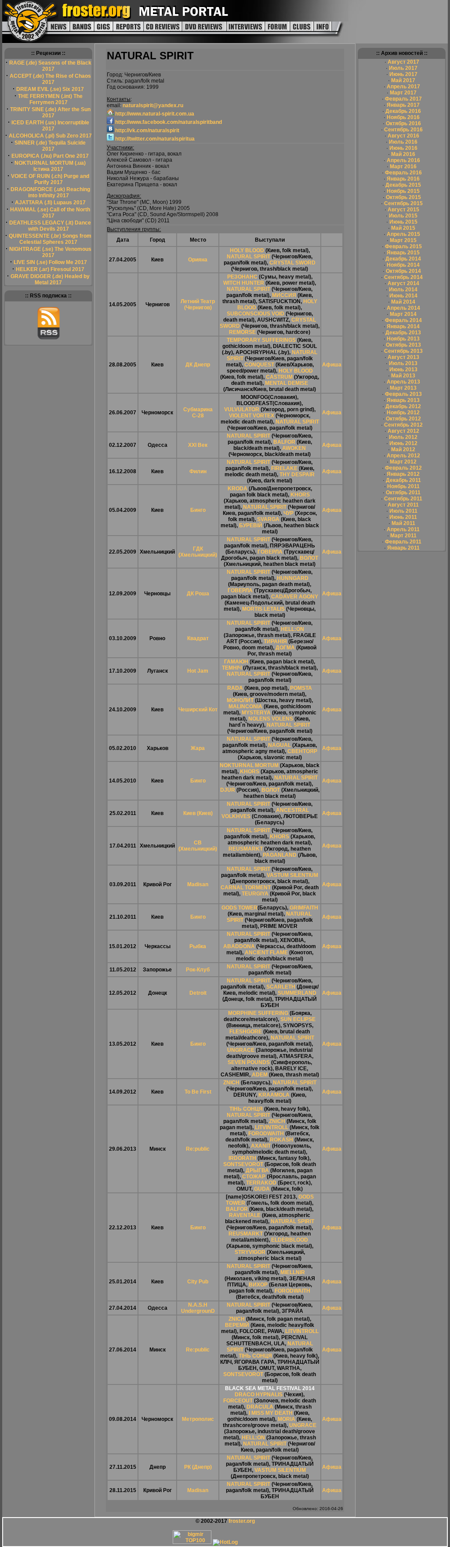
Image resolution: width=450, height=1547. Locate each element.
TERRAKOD (261, 1183)
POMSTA (301, 688)
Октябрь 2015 (403, 197)
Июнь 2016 (403, 148)
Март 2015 (403, 240)
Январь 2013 (403, 400)
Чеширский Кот (198, 709)
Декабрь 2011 (403, 480)
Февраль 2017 (403, 99)
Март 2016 (403, 166)
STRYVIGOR (250, 1252)
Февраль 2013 (403, 394)
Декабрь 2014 (403, 259)
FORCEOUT (238, 1401)
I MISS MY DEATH (271, 1413)
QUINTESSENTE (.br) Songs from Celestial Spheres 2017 (50, 239)
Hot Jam (197, 671)
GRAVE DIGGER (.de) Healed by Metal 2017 (50, 279)
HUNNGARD (292, 578)
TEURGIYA (255, 894)
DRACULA (260, 1407)
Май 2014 (403, 302)
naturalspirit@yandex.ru (153, 105)
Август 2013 (403, 357)
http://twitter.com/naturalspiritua (154, 139)
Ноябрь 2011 (403, 486)
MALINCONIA (245, 706)
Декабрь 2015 (403, 185)
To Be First (198, 1092)
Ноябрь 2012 (403, 412)
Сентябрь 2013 (403, 351)
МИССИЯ (284, 295)
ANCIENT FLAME (266, 952)
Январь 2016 (403, 179)
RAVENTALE (245, 1215)
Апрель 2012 (403, 456)
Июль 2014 (403, 289)
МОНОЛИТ (240, 700)
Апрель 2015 (403, 234)
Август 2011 (403, 505)
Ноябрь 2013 (403, 339)
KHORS (300, 495)
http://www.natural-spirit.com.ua (154, 114)
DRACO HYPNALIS (259, 1394)
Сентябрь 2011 (403, 499)
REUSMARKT (246, 849)
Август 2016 (403, 136)
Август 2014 (403, 283)
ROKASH (281, 1140)
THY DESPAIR (297, 474)
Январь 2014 (403, 326)
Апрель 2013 (403, 382)
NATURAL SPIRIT (248, 257)
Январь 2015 (403, 253)
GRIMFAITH (304, 908)
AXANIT (261, 1146)
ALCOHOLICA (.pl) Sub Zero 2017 (50, 136)
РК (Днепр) (198, 1467)
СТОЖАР (253, 1177)
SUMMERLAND (297, 993)
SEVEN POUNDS (249, 1062)
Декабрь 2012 (403, 406)
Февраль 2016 (403, 173)
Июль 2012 (403, 437)
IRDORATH (242, 1158)
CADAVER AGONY (294, 597)
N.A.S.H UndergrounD (198, 1308)
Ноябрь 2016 (403, 117)
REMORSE (242, 332)
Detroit (198, 993)
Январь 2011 (403, 548)
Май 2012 (403, 449)
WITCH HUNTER (243, 283)
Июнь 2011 (403, 517)
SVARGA (268, 519)
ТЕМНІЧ (232, 668)
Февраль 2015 (403, 246)
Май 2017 (403, 80)
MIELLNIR (292, 1272)
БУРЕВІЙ (250, 525)
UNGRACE (240, 1050)
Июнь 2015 (403, 222)
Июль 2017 (403, 68)
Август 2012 (403, 431)
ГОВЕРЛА (270, 552)
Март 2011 (403, 536)
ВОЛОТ (309, 558)
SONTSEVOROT (243, 1164)
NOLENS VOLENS (270, 719)
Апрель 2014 (403, 308)
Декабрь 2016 (403, 111)
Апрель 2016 (403, 160)
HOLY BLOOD (247, 250)
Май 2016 (403, 154)
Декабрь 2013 (403, 333)
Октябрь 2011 (403, 492)
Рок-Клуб (198, 970)
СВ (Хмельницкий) (197, 846)
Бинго (198, 510)
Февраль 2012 (403, 468)
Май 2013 (403, 376)
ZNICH (231, 1083)
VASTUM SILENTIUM (292, 875)
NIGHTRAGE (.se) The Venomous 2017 (50, 252)
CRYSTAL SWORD (292, 263)
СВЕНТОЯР (302, 751)
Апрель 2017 (403, 86)
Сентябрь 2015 (403, 203)
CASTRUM (279, 377)
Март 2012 (403, 462)
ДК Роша (198, 594)
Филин (198, 471)
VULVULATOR (241, 409)
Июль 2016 (403, 142)
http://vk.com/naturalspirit (146, 130)
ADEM (260, 1075)
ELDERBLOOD (289, 1240)
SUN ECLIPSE (298, 1019)
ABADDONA (239, 946)
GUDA (262, 1189)
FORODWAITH (266, 1133)
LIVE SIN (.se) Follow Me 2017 (50, 262)
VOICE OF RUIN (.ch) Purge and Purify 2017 (50, 179)
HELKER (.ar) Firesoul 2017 (50, 269)
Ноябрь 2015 (403, 191)
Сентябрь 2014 (403, 277)
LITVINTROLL (271, 1127)
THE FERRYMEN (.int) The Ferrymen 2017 (50, 99)
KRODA (237, 488)
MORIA (286, 1419)
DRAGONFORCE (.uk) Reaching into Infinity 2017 (50, 192)
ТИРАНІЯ (275, 641)
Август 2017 (403, 62)
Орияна (197, 260)
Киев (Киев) (198, 813)
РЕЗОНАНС (242, 277)
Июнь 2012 (403, 443)
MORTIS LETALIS (263, 609)
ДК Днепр (197, 365)
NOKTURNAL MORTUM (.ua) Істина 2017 (50, 166)
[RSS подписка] (48, 338)
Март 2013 (403, 388)
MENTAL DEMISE (286, 383)
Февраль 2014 (403, 320)
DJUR (227, 790)
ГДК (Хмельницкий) (197, 552)
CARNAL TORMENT (246, 887)
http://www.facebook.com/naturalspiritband (168, 122)
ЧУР (288, 513)
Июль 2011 (403, 511)
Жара (198, 748)
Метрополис (198, 1419)
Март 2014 (403, 314)
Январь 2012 (403, 474)
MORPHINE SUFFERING (258, 1013)
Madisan (197, 884)
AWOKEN (294, 448)
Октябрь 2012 (403, 419)
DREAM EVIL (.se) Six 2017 (50, 89)
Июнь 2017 (403, 74)
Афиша (331, 365)
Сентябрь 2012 (403, 425)
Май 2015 (403, 228)
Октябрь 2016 (403, 123)
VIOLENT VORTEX (251, 416)
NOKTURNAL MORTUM (249, 765)
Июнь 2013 (403, 369)
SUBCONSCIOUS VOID (255, 314)
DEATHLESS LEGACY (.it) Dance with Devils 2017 (50, 226)
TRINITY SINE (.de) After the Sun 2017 (50, 112)
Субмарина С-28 (198, 412)
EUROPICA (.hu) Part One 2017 (50, 156)
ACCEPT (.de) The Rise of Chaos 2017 (50, 79)
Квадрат (198, 638)
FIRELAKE (284, 468)
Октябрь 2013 (403, 345)
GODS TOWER (239, 908)
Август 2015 (403, 210)
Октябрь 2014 (403, 271)
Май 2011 (403, 523)
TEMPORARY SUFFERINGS (261, 340)
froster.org (242, 1521)
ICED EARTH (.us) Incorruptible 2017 (50, 126)
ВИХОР (258, 1285)
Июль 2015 (403, 216)
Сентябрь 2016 (403, 130)
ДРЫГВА (257, 1170)
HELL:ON (292, 629)
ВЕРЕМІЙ (237, 1325)
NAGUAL (279, 745)
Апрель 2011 (403, 529)
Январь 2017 (403, 105)
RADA (235, 688)
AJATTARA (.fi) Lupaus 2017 (50, 202)
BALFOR (284, 442)
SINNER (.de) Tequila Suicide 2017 (50, 146)
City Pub (197, 1282)
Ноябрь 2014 (403, 265)
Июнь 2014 (403, 296)
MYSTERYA (256, 713)
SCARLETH (280, 987)
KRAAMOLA (274, 1095)
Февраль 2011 (403, 542)
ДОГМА (285, 648)
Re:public (198, 1149)
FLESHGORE (245, 1032)
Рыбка (197, 946)
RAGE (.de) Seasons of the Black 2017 (50, 66)
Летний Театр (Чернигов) (198, 304)
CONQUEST (259, 365)
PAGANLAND (280, 855)
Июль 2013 (403, 363)
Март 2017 (403, 93)
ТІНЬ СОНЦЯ (246, 1109)
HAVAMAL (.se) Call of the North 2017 (50, 213)
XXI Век (197, 445)
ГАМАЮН (236, 662)
